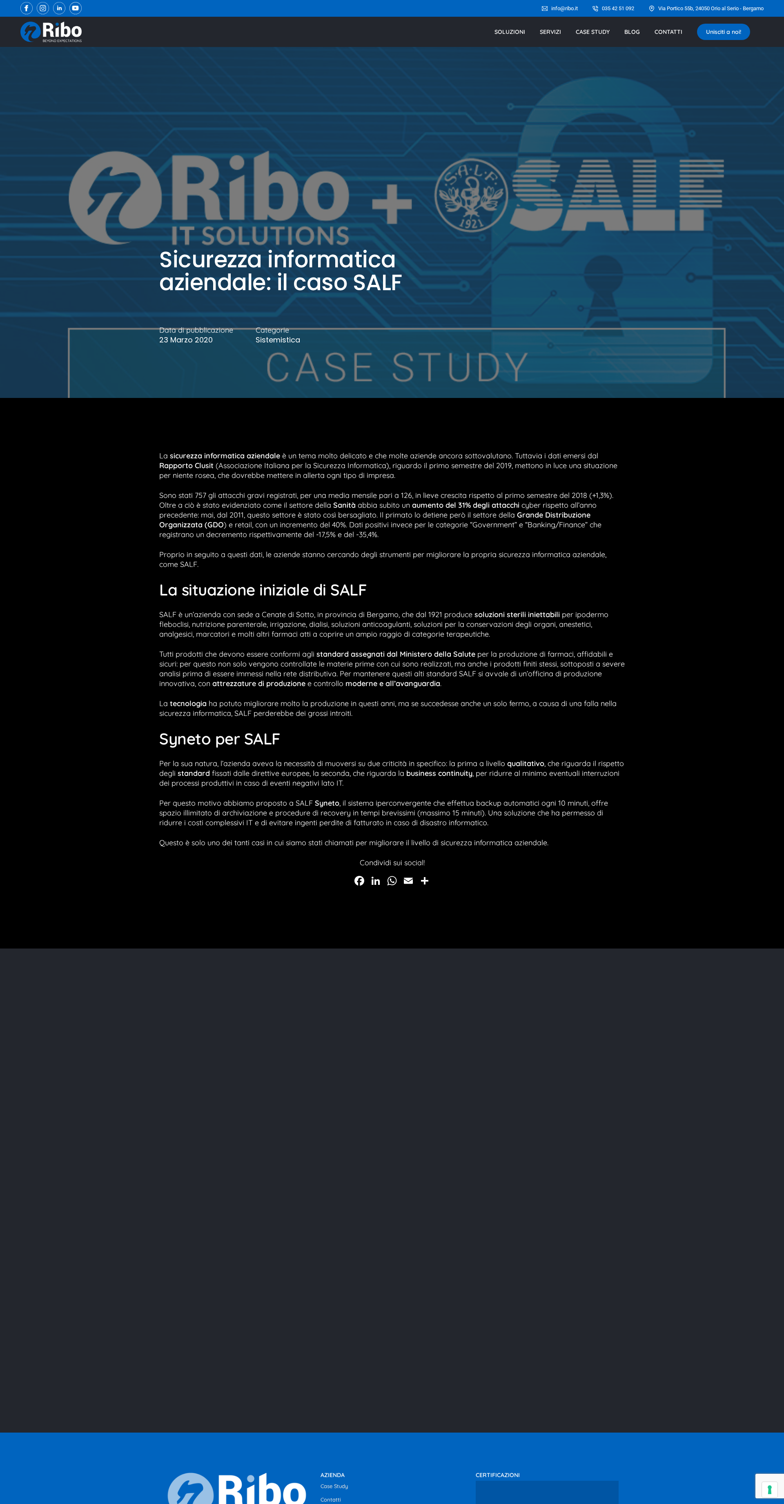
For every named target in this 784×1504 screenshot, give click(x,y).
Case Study (334, 1486)
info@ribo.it (564, 8)
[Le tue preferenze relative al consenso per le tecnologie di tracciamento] (769, 1489)
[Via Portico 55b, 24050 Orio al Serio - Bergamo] (652, 8)
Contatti (331, 1499)
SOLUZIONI (509, 32)
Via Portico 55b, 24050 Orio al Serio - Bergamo (711, 8)
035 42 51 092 (618, 8)
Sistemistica (278, 340)
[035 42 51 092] (595, 8)
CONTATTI (668, 32)
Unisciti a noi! (723, 32)
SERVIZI (550, 32)
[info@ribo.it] (545, 8)
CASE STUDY (593, 32)
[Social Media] (26, 8)
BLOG (632, 32)
